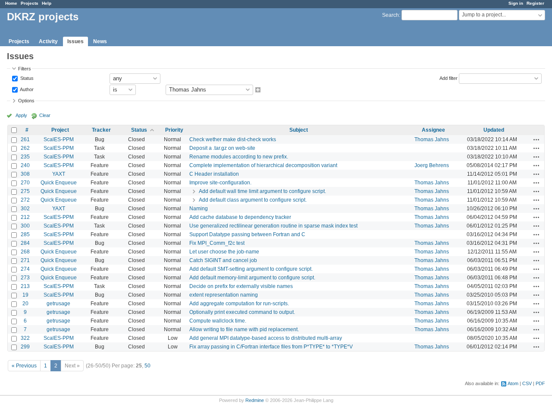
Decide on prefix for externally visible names (241, 286)
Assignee (433, 130)
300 (25, 226)
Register (535, 3)
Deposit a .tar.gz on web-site (222, 148)
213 (25, 286)
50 (147, 366)
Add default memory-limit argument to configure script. (252, 278)
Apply (21, 115)
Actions (536, 139)
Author (26, 89)
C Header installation (214, 174)
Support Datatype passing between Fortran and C (247, 234)
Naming (198, 209)
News (100, 41)
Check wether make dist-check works (232, 139)
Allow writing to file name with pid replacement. (244, 329)
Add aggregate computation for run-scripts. (239, 304)
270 (25, 183)
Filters (24, 68)
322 (25, 338)
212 (25, 217)
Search (390, 15)
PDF (540, 383)
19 (25, 295)
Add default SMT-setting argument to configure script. (251, 269)
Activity (48, 41)
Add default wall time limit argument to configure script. (262, 191)
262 (25, 148)
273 (25, 278)
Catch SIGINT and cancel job (223, 260)
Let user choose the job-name (224, 252)
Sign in (515, 3)
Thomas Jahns (431, 139)
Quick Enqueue (59, 183)
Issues (75, 41)
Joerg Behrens (431, 165)
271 (25, 260)
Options (26, 100)
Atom (513, 383)
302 (25, 209)
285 (25, 234)
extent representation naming (223, 295)
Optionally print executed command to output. (242, 312)
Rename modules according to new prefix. (238, 157)
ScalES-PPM (59, 139)
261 (25, 139)
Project (60, 130)
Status (26, 77)
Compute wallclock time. (217, 321)
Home (11, 3)
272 (25, 200)
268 (25, 252)
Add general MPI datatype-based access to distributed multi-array (265, 338)
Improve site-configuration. (220, 183)
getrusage (58, 304)
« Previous (24, 366)
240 (25, 165)
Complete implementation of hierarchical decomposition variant (263, 165)
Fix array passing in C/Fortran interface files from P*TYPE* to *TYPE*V (271, 347)
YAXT (58, 174)
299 (25, 347)
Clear (44, 115)
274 (25, 269)
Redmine (254, 400)
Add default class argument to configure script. (253, 200)
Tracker (101, 130)
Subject (298, 130)
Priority (174, 130)
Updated (493, 130)
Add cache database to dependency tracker (240, 217)
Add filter (448, 77)
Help (46, 3)
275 (25, 191)
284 (25, 243)
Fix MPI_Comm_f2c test (217, 243)
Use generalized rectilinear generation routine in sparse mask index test (273, 226)
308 (25, 174)
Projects (29, 3)
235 (25, 157)
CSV (527, 383)
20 (25, 304)
